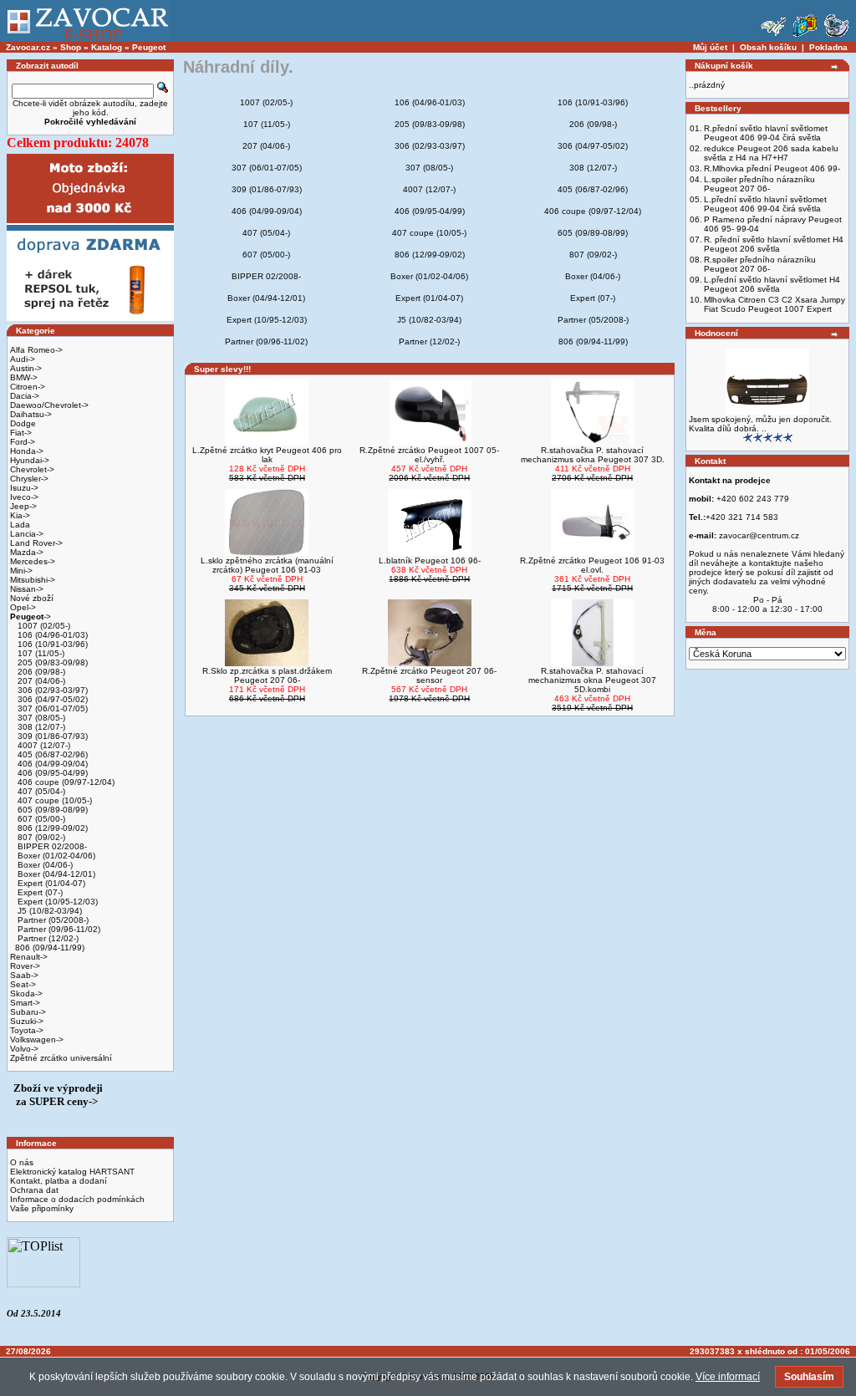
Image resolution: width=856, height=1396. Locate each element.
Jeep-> (23, 506)
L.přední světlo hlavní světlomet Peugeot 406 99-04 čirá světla (765, 204)
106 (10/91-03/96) (51, 644)
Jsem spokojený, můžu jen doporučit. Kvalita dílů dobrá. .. (760, 424)
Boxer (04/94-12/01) (55, 874)
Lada (20, 524)
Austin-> (26, 368)
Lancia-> (26, 533)
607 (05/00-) (40, 818)
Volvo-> (24, 1048)
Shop (70, 47)
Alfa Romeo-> (36, 349)
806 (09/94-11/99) (49, 947)
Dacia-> (24, 395)
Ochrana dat (34, 1190)
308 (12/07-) (40, 726)
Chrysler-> (29, 478)
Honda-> (26, 451)
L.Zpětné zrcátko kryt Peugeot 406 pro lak (267, 455)
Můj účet (710, 47)
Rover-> (25, 966)
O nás (21, 1162)
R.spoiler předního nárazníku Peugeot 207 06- (760, 264)
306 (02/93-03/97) (51, 690)
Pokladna (828, 47)
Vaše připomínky (42, 1208)
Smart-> (25, 1002)
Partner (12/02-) (47, 938)
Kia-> (20, 515)
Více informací (728, 1377)
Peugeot (149, 47)
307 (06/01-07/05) (51, 708)
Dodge (23, 423)
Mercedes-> (32, 561)
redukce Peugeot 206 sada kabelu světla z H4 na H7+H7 (771, 153)
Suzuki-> (26, 1021)
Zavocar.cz (28, 47)
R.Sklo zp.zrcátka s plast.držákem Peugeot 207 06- (267, 675)
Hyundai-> (29, 460)
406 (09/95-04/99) (51, 772)
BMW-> (24, 377)
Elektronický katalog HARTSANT (72, 1171)
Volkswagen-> (37, 1039)
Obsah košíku (768, 47)
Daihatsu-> (31, 414)
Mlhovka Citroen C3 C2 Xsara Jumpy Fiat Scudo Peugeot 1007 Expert (774, 304)
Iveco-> (24, 497)
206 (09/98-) (40, 671)
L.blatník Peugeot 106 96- (430, 560)
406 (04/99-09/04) (51, 763)
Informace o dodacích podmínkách (77, 1199)
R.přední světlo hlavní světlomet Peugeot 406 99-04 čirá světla (766, 133)
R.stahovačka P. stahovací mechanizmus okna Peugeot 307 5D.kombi (592, 680)
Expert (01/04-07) (50, 883)
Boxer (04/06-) (44, 864)
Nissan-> (26, 589)
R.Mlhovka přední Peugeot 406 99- (772, 168)
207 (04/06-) (40, 680)
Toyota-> (26, 1030)
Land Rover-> (36, 543)
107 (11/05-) (39, 653)
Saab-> (24, 975)
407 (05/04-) (40, 791)
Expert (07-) (39, 892)
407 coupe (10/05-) (53, 800)
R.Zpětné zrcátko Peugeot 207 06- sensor (429, 675)
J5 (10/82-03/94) (48, 910)
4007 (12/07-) (42, 745)
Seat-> (23, 984)
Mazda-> (26, 552)
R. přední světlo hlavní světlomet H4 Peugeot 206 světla (773, 244)
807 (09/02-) (40, 837)
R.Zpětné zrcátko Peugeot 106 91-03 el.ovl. (592, 565)
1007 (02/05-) (42, 625)
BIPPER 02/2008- (51, 846)
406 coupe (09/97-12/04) (65, 782)
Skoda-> (26, 993)
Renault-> (29, 956)
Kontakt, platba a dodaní (58, 1180)
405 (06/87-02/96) (51, 754)
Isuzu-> (24, 487)
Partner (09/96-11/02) (57, 929)
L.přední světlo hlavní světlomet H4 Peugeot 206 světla (772, 284)
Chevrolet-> (32, 469)
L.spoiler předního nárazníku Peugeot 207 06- (759, 184)
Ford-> (22, 441)
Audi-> (22, 359)
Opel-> (23, 607)
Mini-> (21, 570)
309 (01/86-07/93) (51, 736)
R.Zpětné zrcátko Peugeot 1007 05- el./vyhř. (429, 455)
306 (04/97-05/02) (51, 699)
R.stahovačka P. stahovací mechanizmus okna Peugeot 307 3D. (593, 455)
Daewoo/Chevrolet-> (49, 405)
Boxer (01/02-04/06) (55, 855)
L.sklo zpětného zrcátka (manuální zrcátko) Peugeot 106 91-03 (267, 565)
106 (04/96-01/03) (51, 634)
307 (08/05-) (40, 717)
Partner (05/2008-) (52, 920)
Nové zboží (32, 598)
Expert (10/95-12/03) (56, 901)
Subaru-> (28, 1011)
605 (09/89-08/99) (51, 809)
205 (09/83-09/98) (51, 662)
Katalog (106, 47)
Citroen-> (27, 386)
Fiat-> (21, 432)
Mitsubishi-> (32, 579)
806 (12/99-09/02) (51, 828)
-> (30, 616)
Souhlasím (809, 1377)
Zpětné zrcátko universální (61, 1057)
